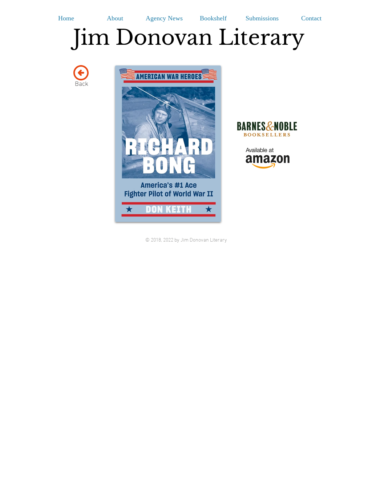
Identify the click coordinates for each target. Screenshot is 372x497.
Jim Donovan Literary (188, 37)
